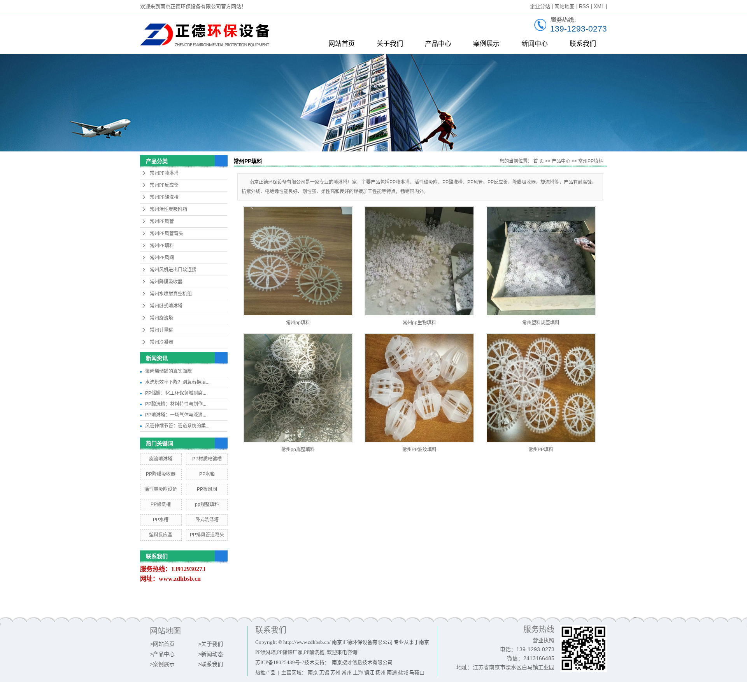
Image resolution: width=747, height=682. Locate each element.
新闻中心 (534, 43)
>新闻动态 (210, 654)
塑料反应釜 (160, 535)
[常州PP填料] (541, 388)
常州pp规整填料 (298, 449)
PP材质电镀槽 (207, 459)
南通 (392, 672)
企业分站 (540, 6)
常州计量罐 (161, 330)
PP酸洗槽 (161, 504)
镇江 (369, 672)
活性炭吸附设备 (160, 489)
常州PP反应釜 (164, 185)
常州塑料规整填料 (540, 322)
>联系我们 (210, 664)
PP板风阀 (207, 489)
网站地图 (564, 6)
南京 (313, 672)
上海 (358, 672)
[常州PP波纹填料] (419, 388)
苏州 (335, 672)
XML (599, 6)
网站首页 (341, 43)
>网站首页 (162, 644)
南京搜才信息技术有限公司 (362, 662)
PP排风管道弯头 (207, 535)
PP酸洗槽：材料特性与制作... (175, 404)
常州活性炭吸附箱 (168, 209)
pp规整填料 (207, 504)
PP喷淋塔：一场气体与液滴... (175, 415)
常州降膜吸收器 (166, 282)
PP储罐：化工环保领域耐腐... (175, 393)
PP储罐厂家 (290, 652)
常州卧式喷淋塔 (166, 306)
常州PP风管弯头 (166, 233)
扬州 (380, 672)
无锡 (324, 672)
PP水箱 (207, 474)
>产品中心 (162, 654)
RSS (584, 6)
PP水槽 (160, 519)
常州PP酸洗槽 (164, 197)
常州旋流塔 (161, 318)
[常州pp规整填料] (298, 388)
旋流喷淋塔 (160, 459)
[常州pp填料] (298, 261)
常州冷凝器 (161, 342)
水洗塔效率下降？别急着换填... (177, 382)
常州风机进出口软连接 (173, 269)
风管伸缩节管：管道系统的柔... (177, 426)
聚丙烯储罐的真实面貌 (168, 371)
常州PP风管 (162, 221)
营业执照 (543, 640)
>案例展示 (162, 664)
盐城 (403, 672)
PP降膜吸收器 (160, 474)
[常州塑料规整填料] (541, 261)
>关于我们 (210, 644)
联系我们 (583, 43)
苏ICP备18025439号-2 (279, 662)
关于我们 (390, 43)
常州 (347, 672)
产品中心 (438, 43)
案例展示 (486, 43)
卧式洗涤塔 (207, 519)
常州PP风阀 (162, 257)
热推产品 (265, 672)
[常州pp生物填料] (419, 261)
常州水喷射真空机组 (171, 294)
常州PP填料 (162, 245)
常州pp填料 (298, 322)
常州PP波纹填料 (419, 449)
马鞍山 (416, 672)
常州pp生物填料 (419, 322)
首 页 (538, 161)
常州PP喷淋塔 (164, 173)
